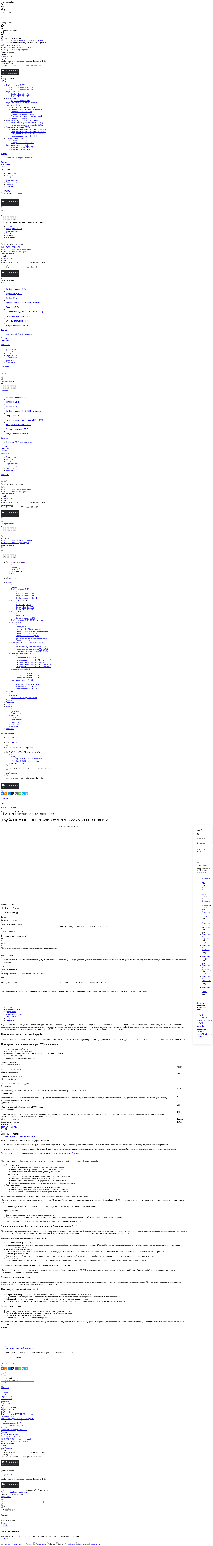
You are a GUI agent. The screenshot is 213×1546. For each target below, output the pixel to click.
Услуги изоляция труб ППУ (18, 145)
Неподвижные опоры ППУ (17, 127)
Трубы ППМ (11, 98)
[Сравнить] (198, 859)
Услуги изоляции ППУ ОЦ (22, 147)
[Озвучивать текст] (2, 33)
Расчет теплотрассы (9, 1434)
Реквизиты (10, 187)
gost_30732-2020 (9, 1127)
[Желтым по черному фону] (1, 18)
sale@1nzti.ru (6, 56)
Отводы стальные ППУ (16, 138)
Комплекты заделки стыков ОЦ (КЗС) (27, 123)
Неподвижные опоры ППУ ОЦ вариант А (28, 129)
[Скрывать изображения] (2, 28)
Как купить (11, 1016)
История (9, 175)
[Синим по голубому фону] (1, 20)
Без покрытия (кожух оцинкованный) (26, 116)
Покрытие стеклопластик (21, 112)
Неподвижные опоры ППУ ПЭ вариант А (28, 134)
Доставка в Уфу (206, 957)
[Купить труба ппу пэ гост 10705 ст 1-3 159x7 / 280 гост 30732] (86, 891)
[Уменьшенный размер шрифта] (2, 4)
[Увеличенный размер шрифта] (3, 10)
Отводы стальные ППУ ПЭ (22, 143)
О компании (11, 173)
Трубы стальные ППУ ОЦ (22, 89)
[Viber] (11, 196)
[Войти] (2, 211)
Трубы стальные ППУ (15, 85)
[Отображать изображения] (2, 25)
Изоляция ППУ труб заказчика (19, 158)
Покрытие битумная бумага (22, 114)
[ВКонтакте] (2, 196)
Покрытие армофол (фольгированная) (27, 109)
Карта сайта (6, 1497)
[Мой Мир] (9, 793)
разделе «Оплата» (71, 1153)
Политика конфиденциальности (14, 1492)
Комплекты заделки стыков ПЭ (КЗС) (27, 125)
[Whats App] (15, 196)
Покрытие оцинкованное (21, 118)
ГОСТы (9, 178)
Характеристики (13, 1009)
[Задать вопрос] (197, 855)
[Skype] (23, 793)
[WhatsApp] (19, 793)
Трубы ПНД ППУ (13, 92)
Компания (5, 169)
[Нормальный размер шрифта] (2, 7)
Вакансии (10, 184)
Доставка (5, 164)
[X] (12, 793)
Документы (11, 1012)
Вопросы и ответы (14, 1014)
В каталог (5, 1538)
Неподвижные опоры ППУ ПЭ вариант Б (28, 136)
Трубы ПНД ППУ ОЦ (20, 94)
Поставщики (11, 182)
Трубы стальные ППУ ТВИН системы (22, 103)
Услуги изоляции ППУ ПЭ (22, 149)
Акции (4, 162)
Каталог (4, 81)
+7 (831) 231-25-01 (12, 45)
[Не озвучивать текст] (2, 36)
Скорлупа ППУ (12, 105)
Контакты (5, 191)
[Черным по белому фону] (1, 15)
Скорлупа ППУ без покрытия (23, 107)
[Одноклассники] (5, 793)
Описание (10, 1007)
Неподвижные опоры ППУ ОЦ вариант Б (28, 132)
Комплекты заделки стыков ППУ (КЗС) (23, 120)
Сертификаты (12, 180)
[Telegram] (6, 196)
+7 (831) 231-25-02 (14, 50)
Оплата (4, 167)
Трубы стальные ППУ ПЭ (22, 87)
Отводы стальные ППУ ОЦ (22, 140)
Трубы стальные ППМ (20, 101)
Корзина (5, 1515)
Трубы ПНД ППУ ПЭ (20, 96)
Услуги (4, 153)
